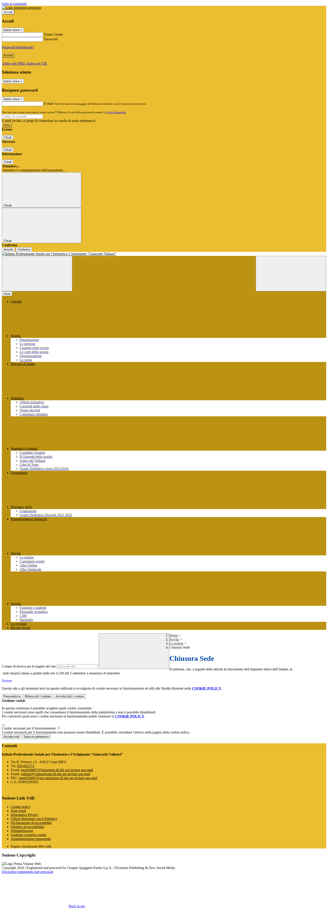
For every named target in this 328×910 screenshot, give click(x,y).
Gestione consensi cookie (28, 835)
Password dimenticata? (18, 47)
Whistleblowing (22, 831)
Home (173, 635)
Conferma (24, 249)
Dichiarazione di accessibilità (31, 823)
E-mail (48, 103)
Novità (174, 639)
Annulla (8, 249)
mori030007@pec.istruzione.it (58, 778)
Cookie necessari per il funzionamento (29, 728)
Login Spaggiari (116, 112)
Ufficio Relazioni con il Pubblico (34, 819)
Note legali (18, 811)
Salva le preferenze (36, 736)
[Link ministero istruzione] (21, 8)
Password (51, 39)
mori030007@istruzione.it (57, 770)
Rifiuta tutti (38, 696)
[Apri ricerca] (291, 273)
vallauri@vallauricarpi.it (55, 774)
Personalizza (12, 696)
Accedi (8, 12)
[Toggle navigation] (37, 273)
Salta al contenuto (14, 4)
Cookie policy (21, 807)
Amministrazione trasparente (31, 839)
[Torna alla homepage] (164, 254)
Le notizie (176, 643)
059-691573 (25, 766)
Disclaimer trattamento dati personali (27, 872)
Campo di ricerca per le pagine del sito (29, 666)
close (7, 293)
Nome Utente (53, 34)
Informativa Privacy (25, 815)
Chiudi (8, 137)
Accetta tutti (70, 696)
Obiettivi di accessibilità (27, 827)
